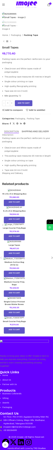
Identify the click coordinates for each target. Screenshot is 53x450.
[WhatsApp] (50, 227)
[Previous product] (4, 41)
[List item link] (24, 380)
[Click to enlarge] (5, 445)
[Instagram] (28, 442)
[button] (3, 225)
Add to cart (24, 103)
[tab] (11, 131)
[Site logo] (26, 4)
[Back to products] (7, 41)
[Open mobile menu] (3, 4)
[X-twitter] (13, 442)
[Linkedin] (20, 442)
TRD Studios (39, 448)
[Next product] (10, 41)
